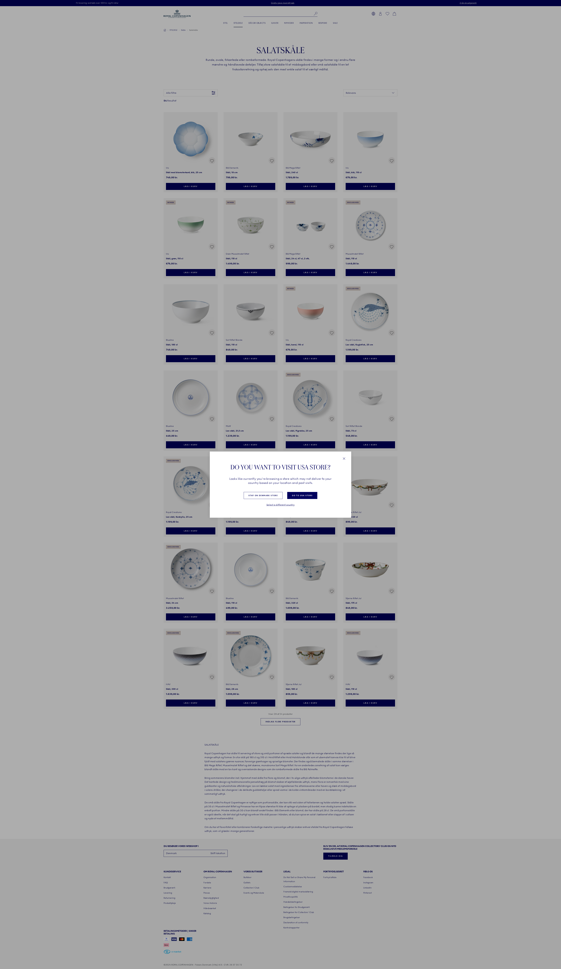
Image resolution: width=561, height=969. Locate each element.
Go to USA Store (302, 495)
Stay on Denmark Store (263, 495)
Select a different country (280, 505)
